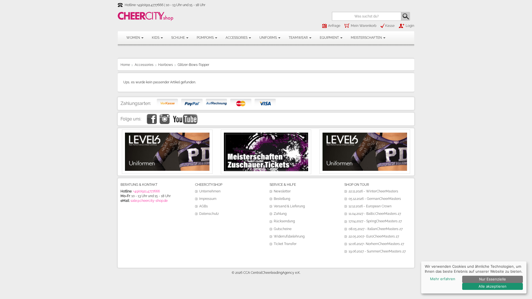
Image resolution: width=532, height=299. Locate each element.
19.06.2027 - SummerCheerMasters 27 (377, 251)
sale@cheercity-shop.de (149, 201)
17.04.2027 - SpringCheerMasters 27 (375, 221)
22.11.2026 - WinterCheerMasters (373, 191)
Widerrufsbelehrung (289, 236)
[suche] (405, 16)
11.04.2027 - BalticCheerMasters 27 (375, 214)
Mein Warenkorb (363, 26)
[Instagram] (165, 116)
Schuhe (178, 38)
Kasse (390, 26)
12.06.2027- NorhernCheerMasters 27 (376, 244)
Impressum (207, 199)
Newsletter (282, 191)
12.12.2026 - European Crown (370, 206)
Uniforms (268, 38)
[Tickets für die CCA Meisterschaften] (266, 135)
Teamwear (299, 38)
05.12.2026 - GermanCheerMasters (375, 199)
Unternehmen (210, 191)
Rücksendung (284, 221)
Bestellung (282, 199)
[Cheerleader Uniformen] (167, 135)
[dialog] (473, 277)
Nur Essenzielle (492, 279)
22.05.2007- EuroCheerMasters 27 (374, 236)
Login (410, 26)
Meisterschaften (367, 38)
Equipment (330, 38)
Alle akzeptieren (493, 286)
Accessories (237, 38)
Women (133, 38)
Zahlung (280, 214)
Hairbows (165, 65)
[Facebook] (152, 116)
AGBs (203, 206)
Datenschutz (209, 214)
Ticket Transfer (285, 244)
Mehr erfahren (442, 279)
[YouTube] (185, 116)
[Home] (145, 16)
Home (125, 65)
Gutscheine (282, 229)
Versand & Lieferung (289, 206)
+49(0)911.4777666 (146, 191)
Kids (156, 38)
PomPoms (205, 38)
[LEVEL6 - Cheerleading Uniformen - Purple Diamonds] (365, 135)
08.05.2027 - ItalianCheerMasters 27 (376, 229)
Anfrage (334, 26)
